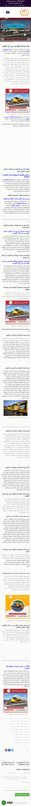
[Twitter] (23, 5)
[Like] (27, 750)
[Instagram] (9, 5)
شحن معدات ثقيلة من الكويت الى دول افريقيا (19, 723)
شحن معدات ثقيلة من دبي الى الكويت (15, 27)
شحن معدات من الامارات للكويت (21, 737)
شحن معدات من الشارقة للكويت (21, 739)
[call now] (4, 802)
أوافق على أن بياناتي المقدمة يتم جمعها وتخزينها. (16, 790)
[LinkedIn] (18, 5)
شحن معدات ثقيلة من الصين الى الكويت (20, 721)
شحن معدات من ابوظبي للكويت (21, 734)
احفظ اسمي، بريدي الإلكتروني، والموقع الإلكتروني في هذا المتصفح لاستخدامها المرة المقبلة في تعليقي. (14, 777)
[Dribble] (13, 5)
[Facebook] (25, 5)
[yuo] (6, 5)
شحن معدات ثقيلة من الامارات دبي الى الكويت (15, 24)
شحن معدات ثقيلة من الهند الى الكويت (20, 726)
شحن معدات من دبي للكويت (22, 742)
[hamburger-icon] (8, 12)
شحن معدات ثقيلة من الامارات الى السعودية (19, 718)
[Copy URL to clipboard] (3, 750)
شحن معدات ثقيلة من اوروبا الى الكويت (20, 729)
